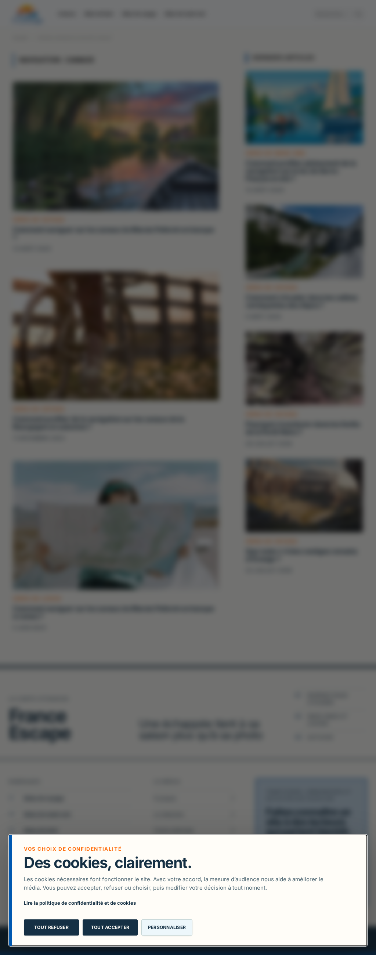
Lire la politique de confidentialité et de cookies (80, 903)
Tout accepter (110, 927)
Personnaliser (167, 927)
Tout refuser (51, 927)
